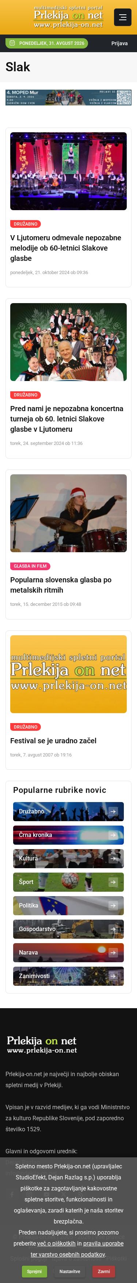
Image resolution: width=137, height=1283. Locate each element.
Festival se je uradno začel (53, 740)
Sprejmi (34, 1271)
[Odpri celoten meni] (122, 17)
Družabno (25, 224)
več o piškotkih (56, 1243)
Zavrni (104, 1271)
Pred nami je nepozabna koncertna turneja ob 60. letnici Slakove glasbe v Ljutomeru (66, 419)
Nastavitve (70, 1271)
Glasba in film (30, 566)
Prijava (119, 43)
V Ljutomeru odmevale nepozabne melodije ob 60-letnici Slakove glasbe (65, 248)
